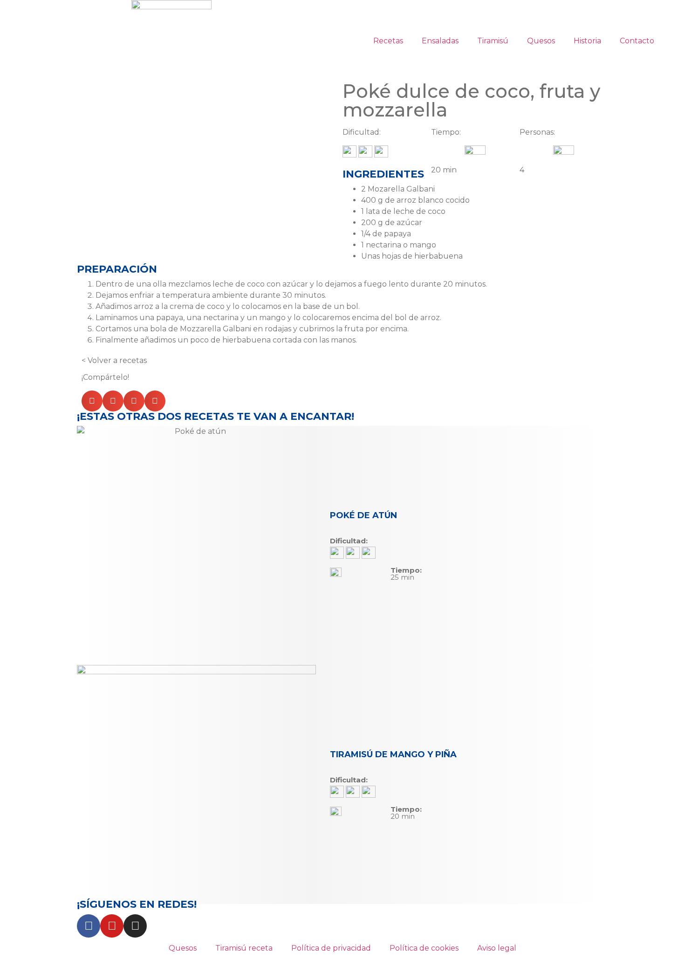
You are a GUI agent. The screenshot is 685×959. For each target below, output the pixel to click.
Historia (587, 40)
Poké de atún (363, 515)
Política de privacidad (331, 948)
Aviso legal (496, 948)
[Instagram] (135, 926)
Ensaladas (440, 40)
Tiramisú (492, 40)
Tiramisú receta (244, 948)
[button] (92, 400)
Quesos (541, 40)
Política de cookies (424, 948)
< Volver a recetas (114, 360)
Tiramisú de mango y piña (393, 754)
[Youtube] (111, 926)
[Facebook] (88, 926)
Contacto (637, 40)
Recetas (388, 40)
